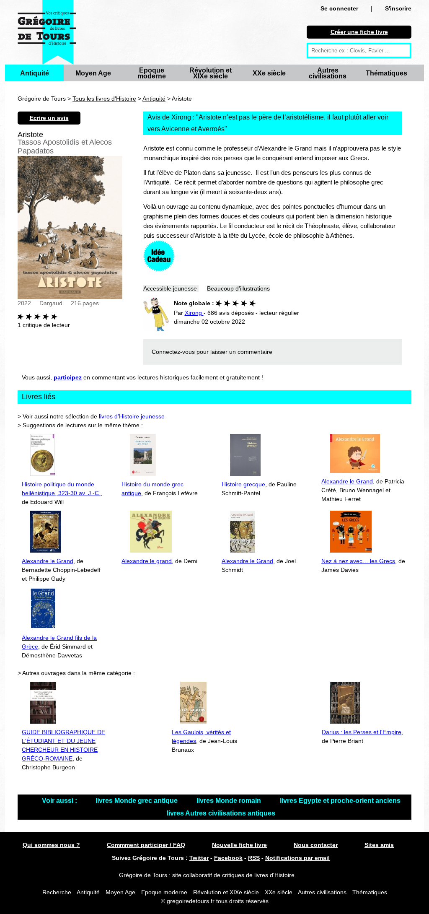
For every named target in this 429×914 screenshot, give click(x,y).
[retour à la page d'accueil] (47, 32)
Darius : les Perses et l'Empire (361, 732)
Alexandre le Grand (347, 481)
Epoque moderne (151, 73)
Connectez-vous (173, 351)
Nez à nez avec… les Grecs (358, 561)
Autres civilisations (327, 73)
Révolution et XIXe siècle (210, 73)
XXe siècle (269, 73)
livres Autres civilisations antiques (221, 813)
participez (68, 377)
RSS (254, 857)
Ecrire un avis (49, 117)
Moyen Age (93, 73)
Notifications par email (297, 857)
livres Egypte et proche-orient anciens (340, 800)
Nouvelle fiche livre (239, 844)
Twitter (199, 857)
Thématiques (386, 73)
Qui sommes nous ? (51, 844)
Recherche (56, 892)
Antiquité (34, 73)
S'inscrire (398, 8)
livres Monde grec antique (137, 800)
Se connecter (339, 8)
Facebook (228, 857)
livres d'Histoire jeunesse (132, 416)
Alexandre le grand (146, 561)
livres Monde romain (229, 800)
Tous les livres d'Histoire (104, 98)
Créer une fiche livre (359, 32)
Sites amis (379, 844)
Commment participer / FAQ (146, 844)
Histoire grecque (243, 484)
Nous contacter (316, 844)
